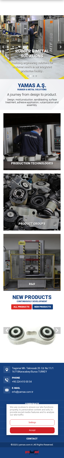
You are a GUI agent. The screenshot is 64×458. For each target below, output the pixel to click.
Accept (32, 430)
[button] (28, 76)
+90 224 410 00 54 (22, 381)
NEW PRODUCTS (42, 307)
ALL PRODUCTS (21, 307)
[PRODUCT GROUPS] (32, 202)
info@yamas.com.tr (22, 392)
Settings (32, 422)
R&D (32, 284)
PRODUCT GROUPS (32, 223)
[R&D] (32, 262)
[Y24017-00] (32, 336)
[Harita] (6, 369)
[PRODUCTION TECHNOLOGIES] (32, 141)
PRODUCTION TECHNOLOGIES (32, 163)
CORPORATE (32, 403)
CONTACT (32, 438)
